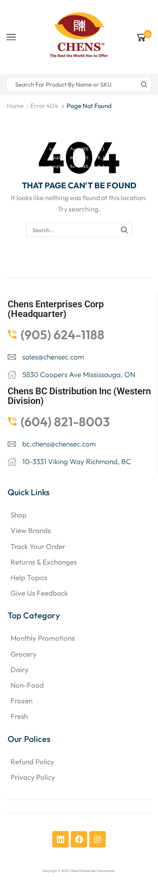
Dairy (20, 669)
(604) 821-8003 (65, 422)
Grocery (24, 653)
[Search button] (144, 84)
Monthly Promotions (43, 638)
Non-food (27, 685)
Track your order (38, 546)
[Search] (124, 230)
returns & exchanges (44, 561)
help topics (29, 577)
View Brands (31, 530)
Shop (19, 514)
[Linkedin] (60, 839)
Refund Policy (32, 761)
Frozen (21, 700)
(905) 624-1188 (62, 335)
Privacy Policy (33, 777)
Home (15, 106)
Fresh (19, 716)
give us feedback (39, 593)
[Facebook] (79, 839)
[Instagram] (97, 839)
